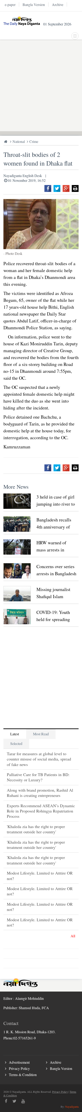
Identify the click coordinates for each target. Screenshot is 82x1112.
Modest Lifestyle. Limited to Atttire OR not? (40, 875)
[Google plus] (66, 188)
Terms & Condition (23, 1074)
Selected (16, 743)
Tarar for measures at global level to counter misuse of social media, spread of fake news (39, 759)
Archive (55, 1062)
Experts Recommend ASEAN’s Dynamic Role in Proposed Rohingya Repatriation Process (41, 811)
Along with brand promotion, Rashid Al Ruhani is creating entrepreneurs (40, 792)
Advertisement (19, 1062)
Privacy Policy (19, 1068)
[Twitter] (57, 188)
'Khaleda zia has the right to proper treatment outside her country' (36, 829)
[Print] (75, 188)
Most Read (41, 733)
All (73, 935)
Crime (33, 141)
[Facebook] (47, 188)
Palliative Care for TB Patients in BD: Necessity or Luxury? (38, 777)
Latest (14, 733)
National (19, 141)
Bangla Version (61, 1068)
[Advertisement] (41, 85)
